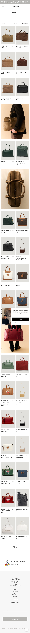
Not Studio (24, 628)
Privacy (15, 582)
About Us (15, 591)
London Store (15, 602)
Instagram (15, 594)
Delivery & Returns (15, 579)
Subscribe (15, 596)
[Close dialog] (28, 309)
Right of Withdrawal (15, 586)
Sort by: (15, 23)
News (15, 593)
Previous (2, 563)
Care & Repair (15, 581)
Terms (15, 584)
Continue (19, 319)
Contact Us (15, 578)
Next (28, 563)
